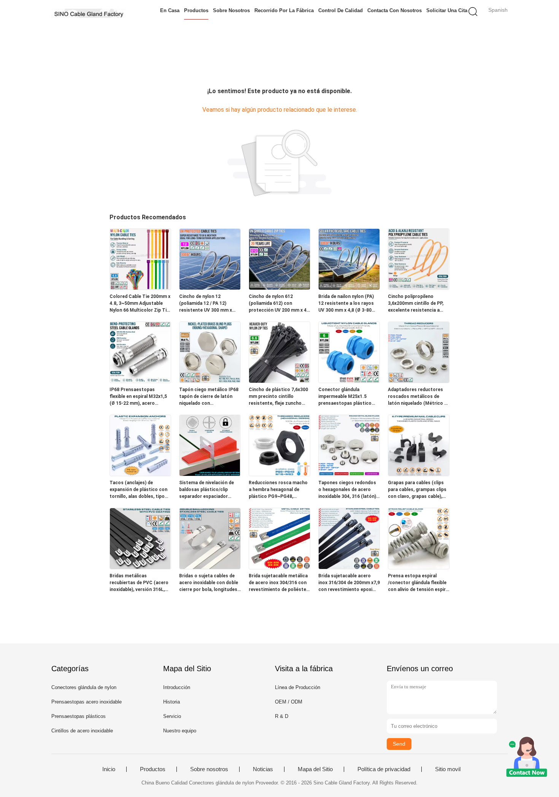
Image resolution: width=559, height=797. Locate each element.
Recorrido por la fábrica (284, 10)
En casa (169, 10)
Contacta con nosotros (394, 10)
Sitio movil (448, 769)
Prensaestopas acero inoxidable (86, 702)
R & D (281, 716)
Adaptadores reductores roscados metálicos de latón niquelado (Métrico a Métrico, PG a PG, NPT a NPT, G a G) (417, 397)
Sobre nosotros (231, 10)
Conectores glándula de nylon (83, 687)
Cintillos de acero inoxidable (82, 731)
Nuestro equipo (179, 731)
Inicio (108, 769)
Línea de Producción (297, 687)
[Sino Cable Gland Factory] (88, 13)
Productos (196, 10)
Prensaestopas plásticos (78, 716)
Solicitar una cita (446, 10)
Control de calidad (340, 10)
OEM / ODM (288, 702)
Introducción (176, 687)
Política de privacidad (383, 769)
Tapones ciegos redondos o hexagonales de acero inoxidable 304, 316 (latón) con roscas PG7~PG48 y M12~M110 (347, 490)
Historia (171, 702)
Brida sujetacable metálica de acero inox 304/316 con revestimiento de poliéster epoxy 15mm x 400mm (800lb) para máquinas (278, 583)
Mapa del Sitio (315, 769)
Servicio (172, 716)
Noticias (263, 769)
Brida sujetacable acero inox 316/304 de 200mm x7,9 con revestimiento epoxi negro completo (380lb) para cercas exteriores (349, 583)
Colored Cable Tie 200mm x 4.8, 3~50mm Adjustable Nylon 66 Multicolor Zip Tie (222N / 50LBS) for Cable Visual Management (140, 304)
